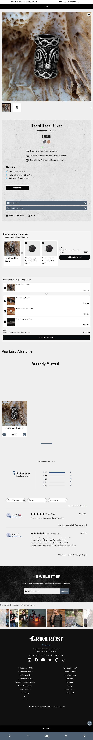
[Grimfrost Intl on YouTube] (43, 660)
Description (13, 203)
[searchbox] (14, 500)
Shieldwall (70, 693)
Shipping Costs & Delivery (25, 682)
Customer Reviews (25, 679)
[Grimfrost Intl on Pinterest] (56, 660)
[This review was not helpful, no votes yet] (84, 525)
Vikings (70, 686)
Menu (47, 736)
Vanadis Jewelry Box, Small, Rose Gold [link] (48, 259)
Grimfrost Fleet (70, 675)
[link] (12, 248)
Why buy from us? (70, 668)
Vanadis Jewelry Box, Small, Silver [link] (31, 259)
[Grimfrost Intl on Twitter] (50, 660)
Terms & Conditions (25, 686)
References (70, 679)
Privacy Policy (25, 689)
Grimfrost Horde (70, 672)
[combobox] (37, 500)
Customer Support (25, 672)
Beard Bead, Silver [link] (11, 258)
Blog (25, 696)
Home (46, 6)
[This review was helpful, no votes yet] (80, 525)
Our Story (25, 693)
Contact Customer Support (46, 655)
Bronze (48, 142)
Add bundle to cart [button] (75, 257)
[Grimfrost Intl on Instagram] (29, 660)
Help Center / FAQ (25, 668)
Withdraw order (25, 675)
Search (25, 700)
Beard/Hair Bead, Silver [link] (24, 308)
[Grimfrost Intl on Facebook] (36, 660)
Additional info (15, 208)
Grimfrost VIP (70, 689)
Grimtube (70, 682)
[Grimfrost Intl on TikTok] (63, 660)
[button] (3, 618)
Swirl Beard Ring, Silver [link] (24, 319)
